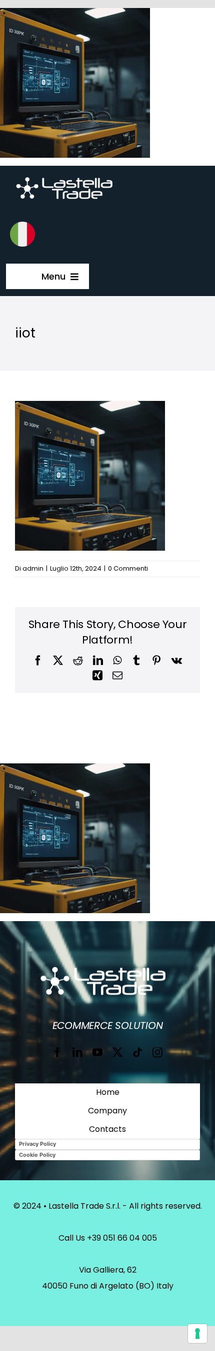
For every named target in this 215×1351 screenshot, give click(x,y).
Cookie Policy (37, 1154)
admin (33, 568)
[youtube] (97, 1052)
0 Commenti (128, 568)
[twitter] (117, 1052)
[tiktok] (137, 1052)
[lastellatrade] (68, 176)
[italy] (22, 225)
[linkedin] (77, 1052)
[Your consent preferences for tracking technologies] (197, 1333)
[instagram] (157, 1052)
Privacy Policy (37, 1143)
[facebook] (57, 1052)
